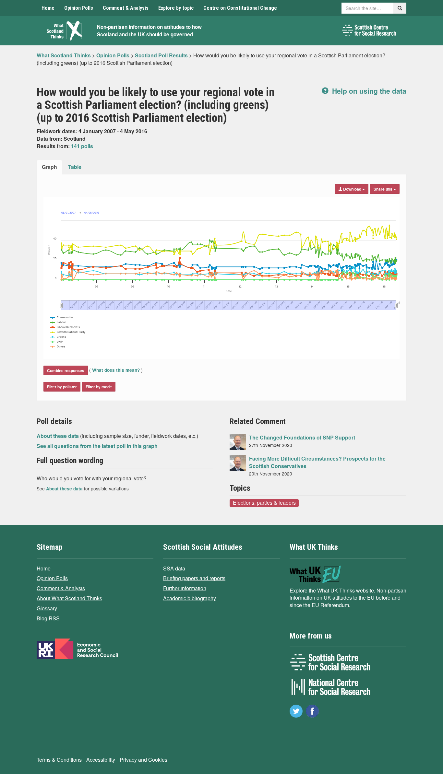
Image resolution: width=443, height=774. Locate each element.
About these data (58, 436)
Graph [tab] (49, 166)
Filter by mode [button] (99, 387)
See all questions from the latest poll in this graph (97, 446)
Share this (383, 189)
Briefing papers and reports (194, 578)
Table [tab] (74, 166)
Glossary (47, 608)
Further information (184, 588)
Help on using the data (368, 91)
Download (352, 189)
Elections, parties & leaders (264, 502)
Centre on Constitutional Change (240, 8)
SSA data (174, 568)
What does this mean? (116, 370)
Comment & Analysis (126, 8)
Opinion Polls (78, 8)
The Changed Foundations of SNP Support (302, 437)
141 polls (82, 146)
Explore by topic (176, 8)
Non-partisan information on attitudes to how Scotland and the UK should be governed (149, 30)
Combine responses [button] (65, 370)
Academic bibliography (189, 598)
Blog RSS (48, 618)
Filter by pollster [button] (62, 387)
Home (48, 8)
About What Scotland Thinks (69, 598)
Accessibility (100, 759)
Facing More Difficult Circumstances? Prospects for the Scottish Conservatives (317, 462)
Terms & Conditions (59, 759)
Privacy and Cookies (143, 759)
